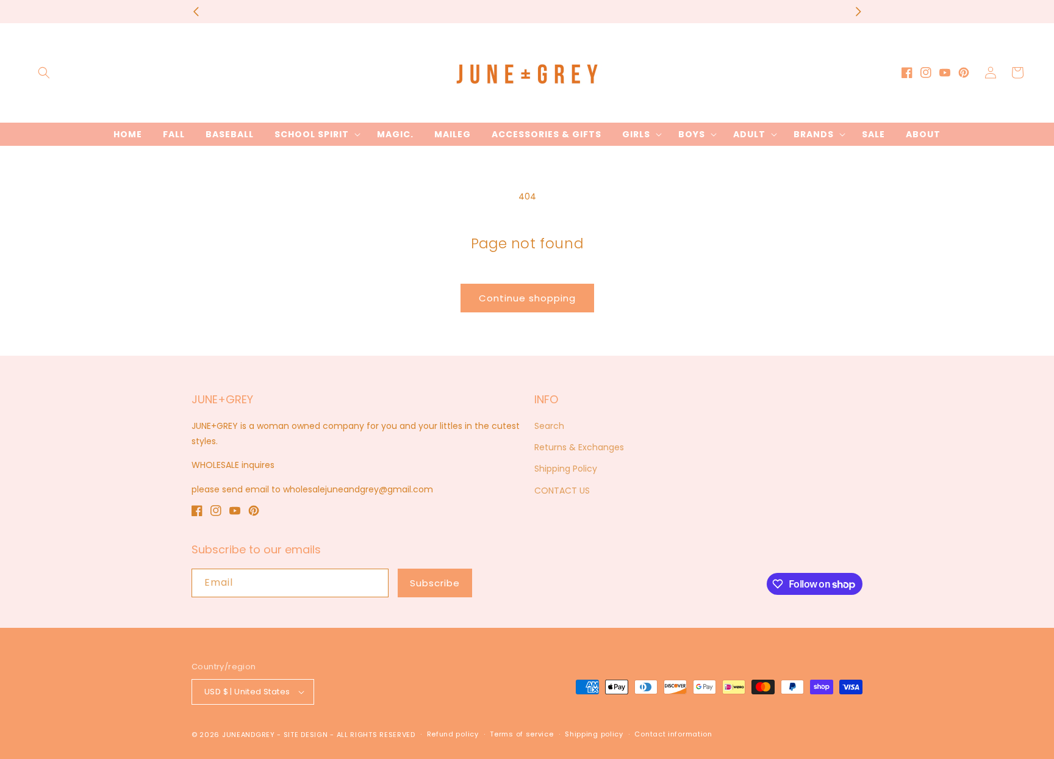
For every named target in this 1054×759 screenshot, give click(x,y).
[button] (43, 72)
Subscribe (435, 583)
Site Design (306, 734)
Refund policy (453, 734)
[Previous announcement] (195, 11)
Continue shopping (527, 298)
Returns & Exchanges (579, 447)
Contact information (673, 734)
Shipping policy (594, 734)
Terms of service (521, 734)
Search (549, 426)
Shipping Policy (565, 468)
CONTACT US (562, 490)
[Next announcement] (858, 11)
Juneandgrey (248, 734)
